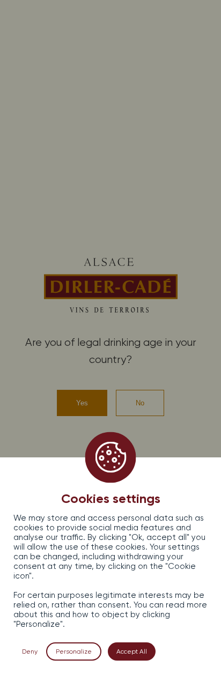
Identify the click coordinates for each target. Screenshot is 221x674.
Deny (30, 651)
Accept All (131, 651)
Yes (82, 403)
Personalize (74, 651)
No (140, 403)
